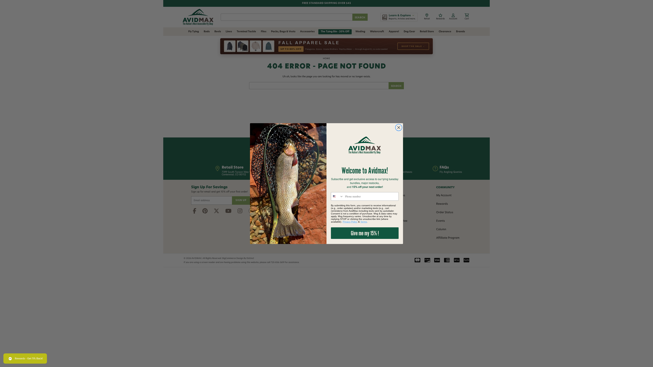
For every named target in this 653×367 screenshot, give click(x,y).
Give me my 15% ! (365, 233)
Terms (363, 221)
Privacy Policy (350, 221)
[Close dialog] (399, 127)
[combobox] (337, 196)
